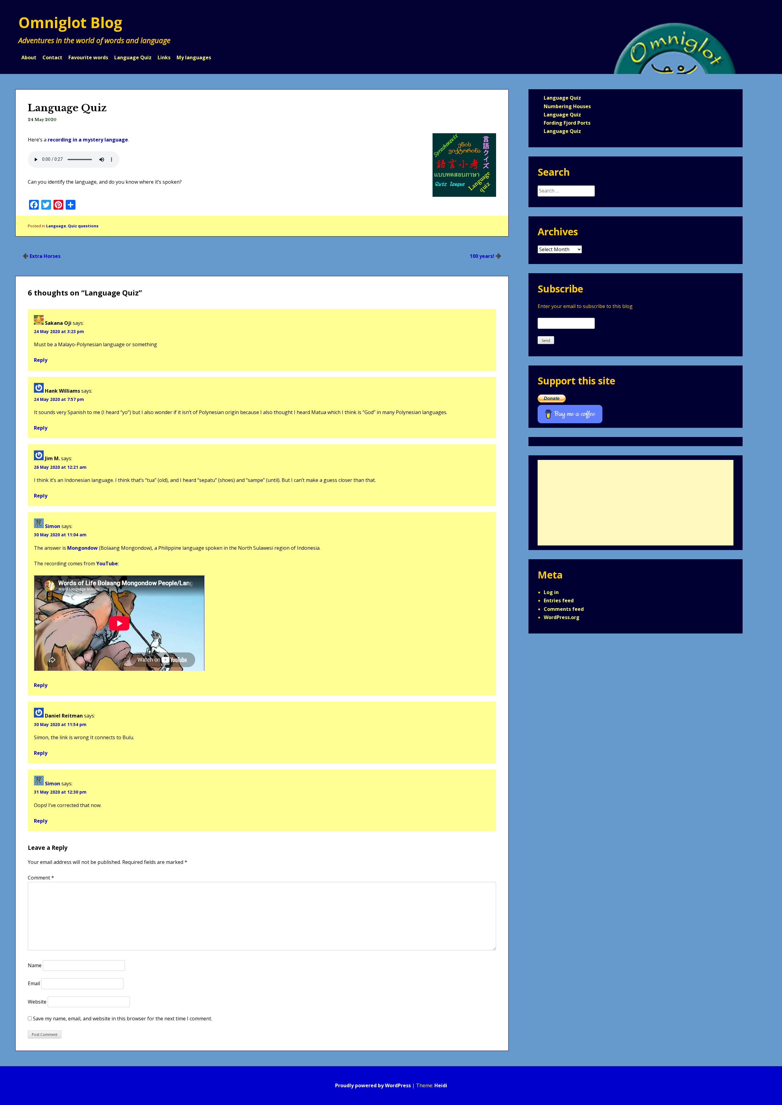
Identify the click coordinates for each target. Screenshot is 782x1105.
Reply (40, 360)
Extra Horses (45, 256)
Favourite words (88, 57)
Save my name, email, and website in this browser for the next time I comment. (122, 1018)
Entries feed (559, 600)
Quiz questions (83, 226)
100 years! (482, 256)
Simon (52, 526)
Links (164, 57)
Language (56, 226)
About (28, 57)
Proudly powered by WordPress (373, 1085)
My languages (194, 57)
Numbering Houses (567, 106)
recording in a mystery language (88, 139)
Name (35, 965)
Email (34, 983)
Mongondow (82, 548)
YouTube (107, 563)
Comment (41, 877)
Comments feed (564, 609)
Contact (52, 57)
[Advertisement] (635, 502)
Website (37, 1001)
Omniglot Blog (70, 22)
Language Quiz (133, 57)
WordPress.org (561, 617)
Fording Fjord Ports (567, 122)
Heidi (440, 1085)
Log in (551, 592)
